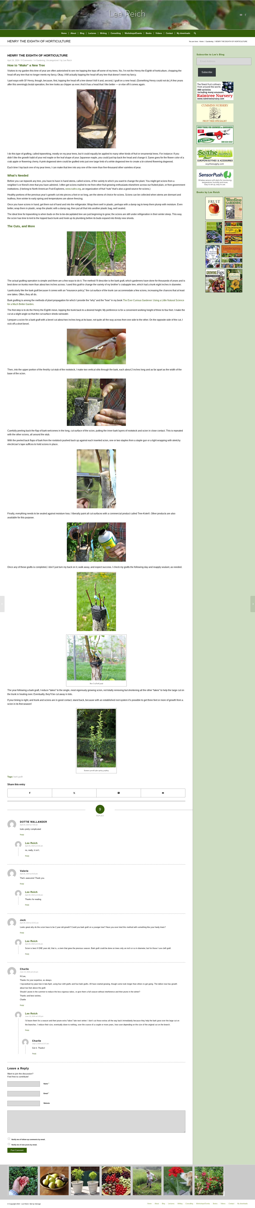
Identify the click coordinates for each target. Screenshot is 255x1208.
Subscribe (207, 72)
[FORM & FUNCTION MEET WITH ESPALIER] (252, 604)
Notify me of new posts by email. (24, 1145)
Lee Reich (67, 60)
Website (47, 1103)
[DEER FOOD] (2, 604)
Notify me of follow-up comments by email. (28, 1139)
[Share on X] (74, 793)
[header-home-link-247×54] (127, 14)
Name (46, 1084)
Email (46, 1093)
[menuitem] (63, 33)
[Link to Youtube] (241, 15)
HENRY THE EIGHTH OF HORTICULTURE (39, 41)
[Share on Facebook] (30, 793)
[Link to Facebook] (245, 15)
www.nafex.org (73, 189)
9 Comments (26, 60)
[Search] (194, 33)
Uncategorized (52, 60)
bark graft (18, 776)
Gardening (40, 60)
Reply (22, 835)
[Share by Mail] (163, 793)
